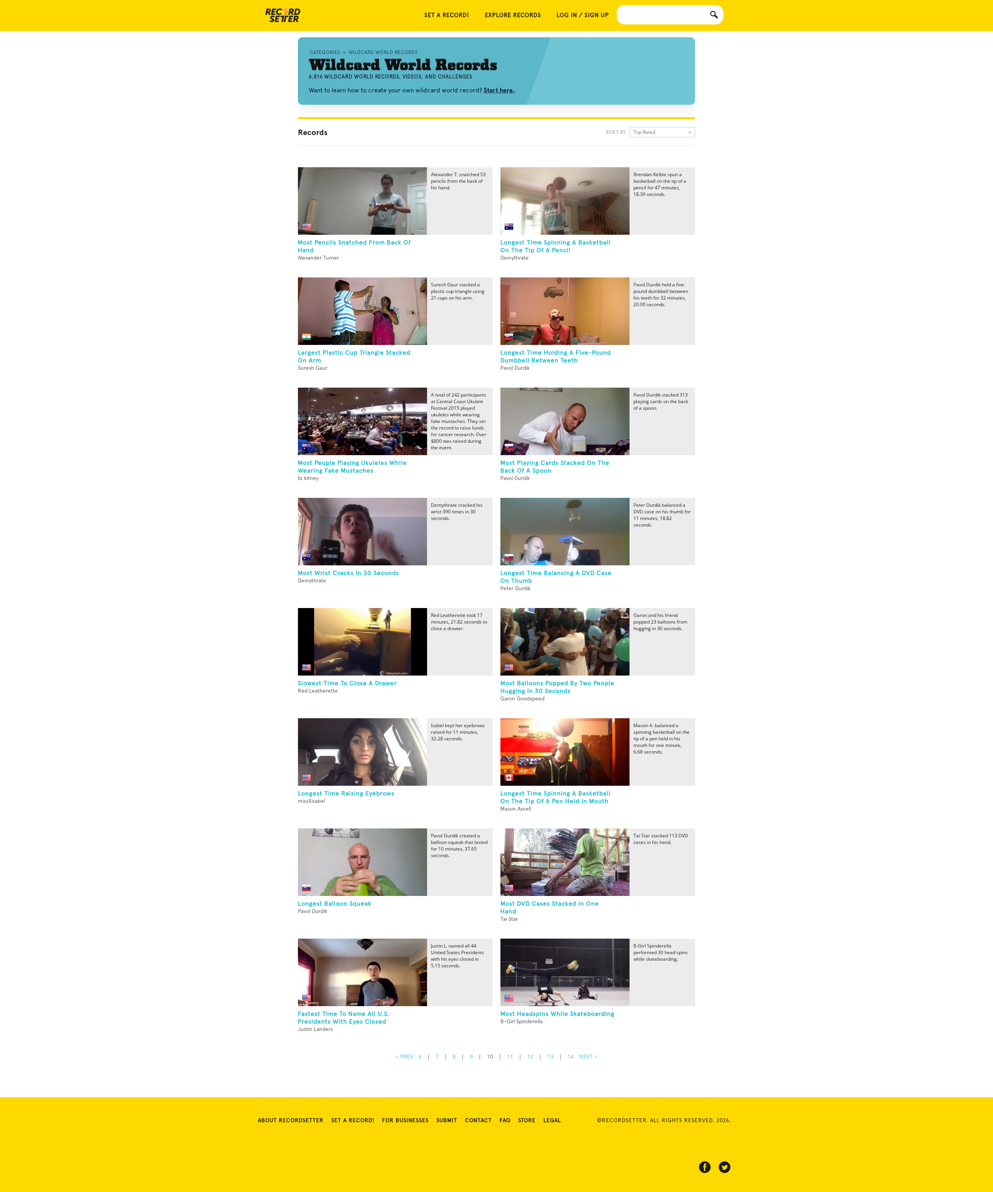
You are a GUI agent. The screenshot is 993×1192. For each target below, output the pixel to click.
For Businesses (405, 1120)
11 (510, 1056)
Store (527, 1120)
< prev (404, 1056)
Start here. (499, 90)
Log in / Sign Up (583, 15)
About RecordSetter (291, 1120)
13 (550, 1056)
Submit (446, 1120)
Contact (478, 1120)
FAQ (505, 1120)
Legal (552, 1120)
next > (588, 1056)
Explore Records (513, 15)
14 (570, 1056)
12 (530, 1056)
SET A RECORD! (446, 15)
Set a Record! (352, 1120)
